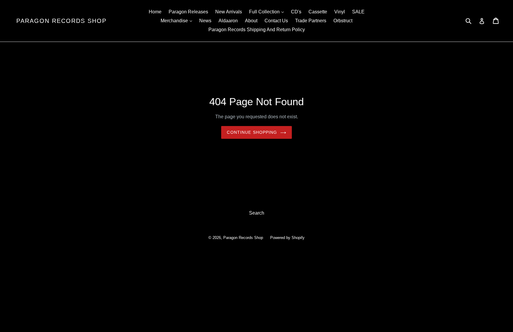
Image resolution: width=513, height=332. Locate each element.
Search (256, 212)
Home (155, 11)
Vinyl (339, 11)
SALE (358, 11)
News (205, 20)
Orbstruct (342, 20)
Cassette (317, 11)
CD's (296, 11)
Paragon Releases (188, 11)
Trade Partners (310, 20)
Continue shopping (252, 132)
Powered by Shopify (287, 237)
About (251, 20)
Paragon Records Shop (61, 21)
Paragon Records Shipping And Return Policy (256, 29)
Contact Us (276, 20)
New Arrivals (228, 11)
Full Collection (268, 11)
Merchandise (178, 20)
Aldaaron (228, 20)
